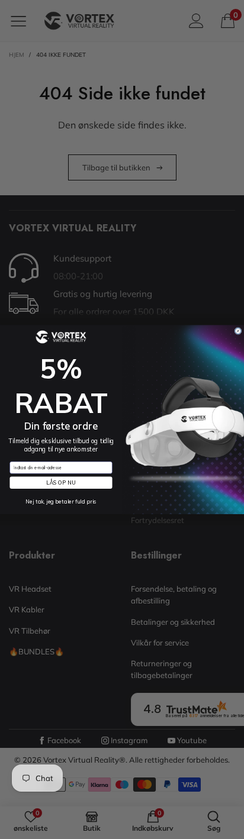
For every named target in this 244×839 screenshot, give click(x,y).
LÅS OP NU (60, 482)
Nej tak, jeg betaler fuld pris (60, 502)
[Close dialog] (238, 331)
